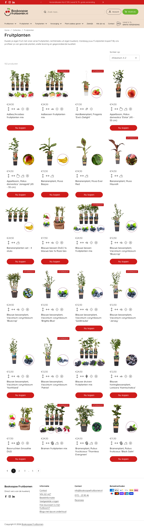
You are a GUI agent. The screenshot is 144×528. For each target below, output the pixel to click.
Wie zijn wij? (45, 494)
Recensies (79, 500)
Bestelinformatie (47, 497)
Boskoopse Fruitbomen (32, 524)
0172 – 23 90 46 (82, 495)
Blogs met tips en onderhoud (53, 511)
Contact (43, 490)
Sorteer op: (115, 52)
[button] (130, 12)
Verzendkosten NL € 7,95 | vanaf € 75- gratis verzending (72, 2)
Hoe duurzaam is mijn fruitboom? (50, 506)
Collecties (17, 30)
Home (6, 30)
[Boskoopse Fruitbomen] (16, 12)
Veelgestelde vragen (49, 501)
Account (115, 12)
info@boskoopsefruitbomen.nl (88, 490)
